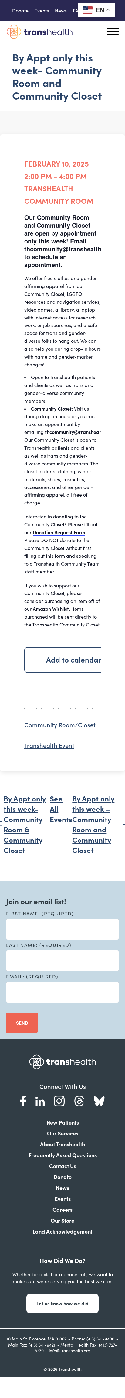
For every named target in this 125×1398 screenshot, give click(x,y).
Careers (62, 1209)
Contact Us (62, 1166)
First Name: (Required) (40, 914)
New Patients (62, 1122)
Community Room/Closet (60, 725)
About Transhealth (62, 1144)
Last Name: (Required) (39, 945)
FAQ (77, 11)
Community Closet (51, 409)
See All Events (61, 809)
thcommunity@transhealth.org (68, 248)
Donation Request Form (59, 532)
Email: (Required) (32, 976)
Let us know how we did (62, 1304)
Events (42, 11)
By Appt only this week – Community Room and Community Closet (93, 824)
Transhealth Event (49, 746)
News (61, 11)
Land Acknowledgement (62, 1231)
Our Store (62, 1220)
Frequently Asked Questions (63, 1155)
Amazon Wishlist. (51, 609)
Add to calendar (73, 660)
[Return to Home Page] (39, 32)
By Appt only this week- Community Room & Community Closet (25, 824)
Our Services (62, 1133)
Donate (20, 11)
